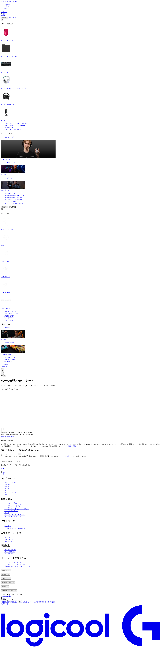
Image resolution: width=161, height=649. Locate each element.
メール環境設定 (9, 552)
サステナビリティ (10, 492)
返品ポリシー (8, 541)
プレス (6, 490)
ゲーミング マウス (10, 503)
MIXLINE (7, 527)
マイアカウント (9, 554)
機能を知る (4, 207)
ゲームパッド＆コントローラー (14, 515)
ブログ (6, 488)
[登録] (19, 454)
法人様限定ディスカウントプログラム (17, 566)
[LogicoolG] (8, 596)
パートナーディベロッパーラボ (14, 564)
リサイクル (8, 494)
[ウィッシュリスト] (2, 371)
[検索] (2, 369)
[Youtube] (3, 468)
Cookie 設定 (23, 602)
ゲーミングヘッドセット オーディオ (16, 509)
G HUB (6, 525)
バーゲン (4, 366)
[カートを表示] (2, 375)
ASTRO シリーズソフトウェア (14, 529)
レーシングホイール (11, 511)
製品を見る (4, 17)
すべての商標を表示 (69, 446)
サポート (4, 12)
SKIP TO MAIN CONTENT (9, 1)
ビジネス (7, 6)
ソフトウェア (5, 364)
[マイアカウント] (2, 373)
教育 (5, 8)
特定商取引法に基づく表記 (46, 602)
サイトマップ (32, 602)
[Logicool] (3, 596)
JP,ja (4, 14)
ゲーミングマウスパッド (12, 505)
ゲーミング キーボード (12, 507)
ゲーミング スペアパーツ (12, 517)
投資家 (6, 486)
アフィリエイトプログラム (13, 562)
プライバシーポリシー (65, 456)
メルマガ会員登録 (10, 550)
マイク (6, 513)
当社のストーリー (10, 482)
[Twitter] (2, 468)
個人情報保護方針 (13, 602)
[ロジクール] (4, 16)
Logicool (7, 4)
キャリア (7, 484)
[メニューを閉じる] (2, 20)
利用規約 (4, 602)
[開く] (4, 376)
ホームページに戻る (7, 436)
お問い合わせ (8, 539)
